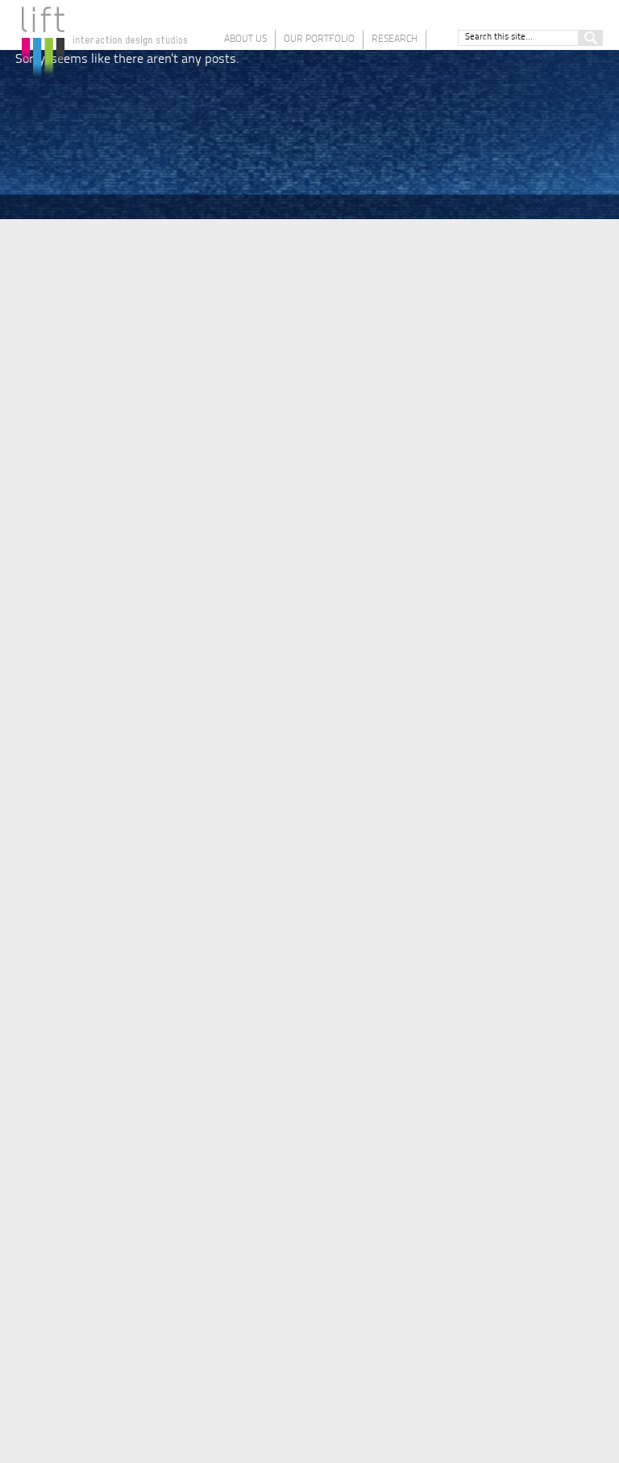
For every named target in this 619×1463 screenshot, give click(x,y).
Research (395, 39)
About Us (245, 39)
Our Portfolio (319, 39)
